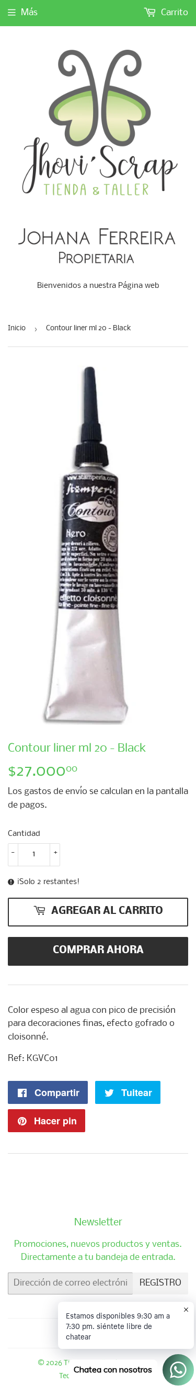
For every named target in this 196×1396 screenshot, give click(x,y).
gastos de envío (55, 792)
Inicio (17, 328)
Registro (160, 1283)
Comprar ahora (98, 950)
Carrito (173, 13)
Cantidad (24, 834)
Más (29, 13)
